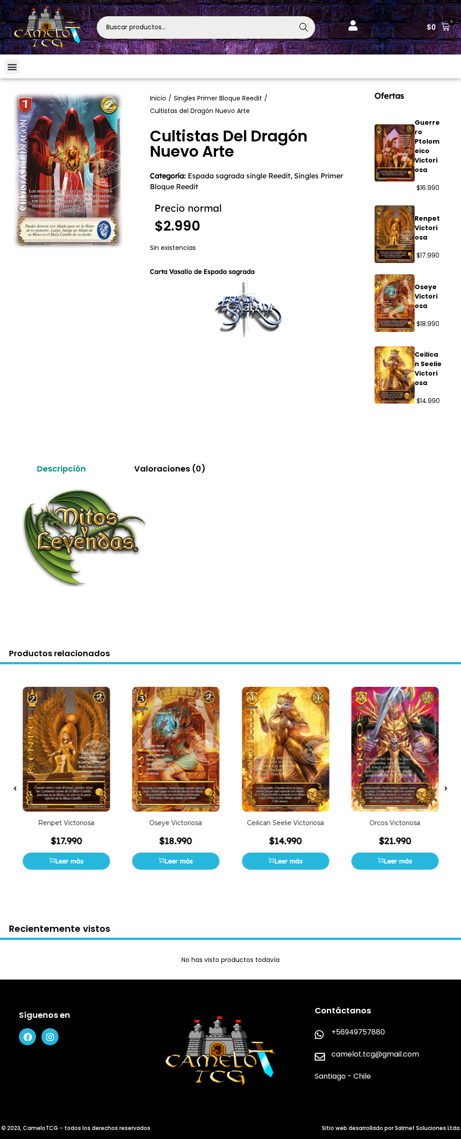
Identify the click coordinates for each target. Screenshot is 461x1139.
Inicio (158, 98)
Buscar (304, 27)
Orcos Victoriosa (395, 823)
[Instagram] (50, 1036)
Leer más (69, 862)
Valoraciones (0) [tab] (170, 468)
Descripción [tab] (61, 468)
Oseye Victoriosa (426, 296)
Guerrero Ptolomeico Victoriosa (427, 146)
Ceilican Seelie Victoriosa (428, 368)
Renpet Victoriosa (427, 228)
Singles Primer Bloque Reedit (218, 98)
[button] (438, 27)
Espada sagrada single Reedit (239, 175)
